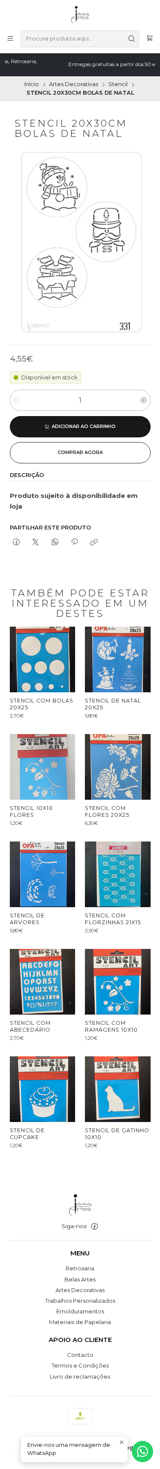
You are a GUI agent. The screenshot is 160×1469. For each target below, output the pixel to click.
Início (31, 84)
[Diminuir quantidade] (16, 400)
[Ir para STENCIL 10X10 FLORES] (43, 767)
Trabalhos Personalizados (80, 1300)
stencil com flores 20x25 (107, 811)
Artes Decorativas (73, 84)
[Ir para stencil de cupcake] (43, 1089)
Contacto (80, 1354)
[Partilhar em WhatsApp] (54, 542)
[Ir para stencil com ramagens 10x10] (118, 982)
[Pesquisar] (132, 38)
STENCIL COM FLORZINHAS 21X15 (113, 918)
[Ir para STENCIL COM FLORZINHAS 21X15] (118, 874)
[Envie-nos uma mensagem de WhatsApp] (142, 1451)
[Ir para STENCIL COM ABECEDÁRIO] (43, 982)
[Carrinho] (149, 39)
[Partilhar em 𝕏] (35, 542)
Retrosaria (80, 1268)
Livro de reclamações (80, 1376)
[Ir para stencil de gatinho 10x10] (118, 1089)
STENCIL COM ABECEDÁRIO (30, 1026)
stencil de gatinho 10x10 (117, 1133)
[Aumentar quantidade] (143, 400)
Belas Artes (80, 1279)
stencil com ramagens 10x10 (111, 1026)
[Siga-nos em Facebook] (94, 1227)
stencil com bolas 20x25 (41, 704)
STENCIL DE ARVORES (27, 918)
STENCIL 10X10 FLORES (31, 811)
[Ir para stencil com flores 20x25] (118, 767)
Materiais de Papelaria (80, 1322)
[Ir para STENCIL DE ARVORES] (43, 874)
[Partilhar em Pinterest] (74, 542)
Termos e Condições (80, 1365)
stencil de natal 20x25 (113, 704)
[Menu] (10, 38)
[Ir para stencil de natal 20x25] (118, 659)
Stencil (118, 84)
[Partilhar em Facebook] (16, 542)
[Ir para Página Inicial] (80, 14)
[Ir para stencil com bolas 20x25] (43, 659)
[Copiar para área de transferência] (94, 542)
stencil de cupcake (27, 1133)
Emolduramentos (80, 1311)
